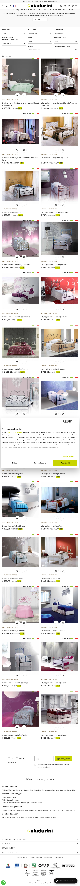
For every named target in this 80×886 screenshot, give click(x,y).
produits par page (62, 46)
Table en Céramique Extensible (12, 790)
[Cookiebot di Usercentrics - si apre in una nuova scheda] (63, 421)
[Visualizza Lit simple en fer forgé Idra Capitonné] (56, 150)
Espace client (8, 848)
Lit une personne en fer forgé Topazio (54, 264)
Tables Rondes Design (9, 797)
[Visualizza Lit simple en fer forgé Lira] (56, 570)
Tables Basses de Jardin (48, 817)
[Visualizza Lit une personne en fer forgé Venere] (17, 361)
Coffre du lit (60, 29)
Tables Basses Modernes (10, 800)
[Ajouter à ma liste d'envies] (24, 95)
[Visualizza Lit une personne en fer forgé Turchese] (17, 257)
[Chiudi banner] (77, 421)
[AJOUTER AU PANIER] (56, 95)
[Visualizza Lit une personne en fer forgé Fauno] (56, 309)
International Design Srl (14, 839)
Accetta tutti (65, 463)
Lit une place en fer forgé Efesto (13, 526)
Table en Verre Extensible (50, 790)
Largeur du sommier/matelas (10, 39)
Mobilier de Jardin (10, 814)
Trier (30, 46)
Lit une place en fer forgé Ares (51, 526)
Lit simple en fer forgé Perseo (12, 578)
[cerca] (61, 6)
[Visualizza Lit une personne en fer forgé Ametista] (17, 309)
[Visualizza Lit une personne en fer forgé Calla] (17, 727)
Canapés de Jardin (32, 817)
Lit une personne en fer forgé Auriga (15, 683)
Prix (30, 38)
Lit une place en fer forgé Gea (13, 474)
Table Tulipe (25, 802)
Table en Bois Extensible (32, 790)
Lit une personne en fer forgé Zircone (54, 212)
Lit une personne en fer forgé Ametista (16, 317)
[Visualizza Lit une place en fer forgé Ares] (56, 518)
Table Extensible (9, 786)
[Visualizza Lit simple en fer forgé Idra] (17, 204)
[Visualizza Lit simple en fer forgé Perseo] (17, 570)
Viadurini (6, 844)
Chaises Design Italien (12, 807)
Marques (6, 29)
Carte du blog (48, 857)
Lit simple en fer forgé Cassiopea (53, 630)
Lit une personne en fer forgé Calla (14, 735)
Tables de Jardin (36, 802)
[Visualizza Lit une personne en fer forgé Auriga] (17, 675)
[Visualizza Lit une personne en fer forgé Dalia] (56, 675)
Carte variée (58, 857)
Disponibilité (60, 38)
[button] (14, 33)
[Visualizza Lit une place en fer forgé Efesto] (17, 518)
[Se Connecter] (65, 6)
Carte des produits (22, 857)
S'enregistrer (64, 759)
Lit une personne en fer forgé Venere (15, 369)
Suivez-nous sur (9, 852)
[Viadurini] (39, 5)
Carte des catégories (36, 857)
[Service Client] (7, 6)
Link (48, 767)
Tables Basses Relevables (11, 802)
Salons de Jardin (18, 817)
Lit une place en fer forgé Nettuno (53, 369)
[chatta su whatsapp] (3, 882)
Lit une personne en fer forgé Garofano (55, 735)
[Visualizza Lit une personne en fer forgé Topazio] (56, 257)
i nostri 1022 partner (14, 432)
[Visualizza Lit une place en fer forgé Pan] (56, 413)
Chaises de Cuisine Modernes (27, 810)
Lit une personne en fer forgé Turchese (16, 264)
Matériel (32, 29)
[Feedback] (11, 6)
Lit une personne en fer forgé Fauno (54, 317)
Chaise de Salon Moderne (47, 810)
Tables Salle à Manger (11, 794)
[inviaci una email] (3, 6)
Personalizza (39, 463)
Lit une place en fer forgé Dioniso (53, 474)
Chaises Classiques (8, 810)
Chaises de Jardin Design (65, 810)
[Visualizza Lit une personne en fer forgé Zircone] (56, 204)
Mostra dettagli (68, 456)
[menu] (76, 6)
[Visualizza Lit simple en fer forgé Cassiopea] (56, 623)
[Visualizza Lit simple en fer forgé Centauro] (17, 623)
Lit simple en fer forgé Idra (11, 212)
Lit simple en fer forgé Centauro (13, 630)
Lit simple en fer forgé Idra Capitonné (54, 157)
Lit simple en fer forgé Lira (50, 578)
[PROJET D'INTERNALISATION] (21, 866)
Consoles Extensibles (67, 790)
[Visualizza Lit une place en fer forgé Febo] (17, 413)
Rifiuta (14, 463)
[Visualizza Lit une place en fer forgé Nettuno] (56, 361)
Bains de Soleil (7, 817)
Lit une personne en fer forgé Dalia (53, 683)
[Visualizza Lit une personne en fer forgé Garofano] (56, 727)
